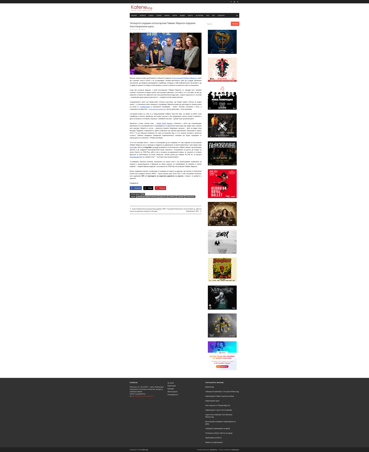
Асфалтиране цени (212, 401)
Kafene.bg (144, 450)
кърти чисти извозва (224, 410)
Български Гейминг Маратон (147, 196)
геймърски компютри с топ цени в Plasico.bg (222, 391)
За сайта (170, 383)
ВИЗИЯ (167, 15)
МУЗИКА (143, 15)
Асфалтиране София (212, 396)
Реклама (170, 389)
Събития (221, 15)
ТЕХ (213, 15)
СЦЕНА (151, 15)
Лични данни (172, 392)
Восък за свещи (226, 433)
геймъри (172, 196)
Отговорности (172, 395)
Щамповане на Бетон (213, 438)
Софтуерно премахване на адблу (217, 428)
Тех (143, 194)
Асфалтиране (210, 410)
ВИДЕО (182, 15)
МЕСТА (190, 15)
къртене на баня (227, 396)
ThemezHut (235, 450)
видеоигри (163, 196)
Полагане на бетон (212, 433)
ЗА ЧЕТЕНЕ (199, 15)
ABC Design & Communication (143, 396)
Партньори (171, 386)
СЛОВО (159, 15)
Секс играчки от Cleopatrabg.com (217, 405)
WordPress (213, 450)
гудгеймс (180, 196)
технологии (190, 196)
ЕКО (207, 15)
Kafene (143, 29)
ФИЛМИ (134, 15)
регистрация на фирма (213, 421)
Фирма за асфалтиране (214, 442)
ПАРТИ (174, 15)
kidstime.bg (209, 387)
